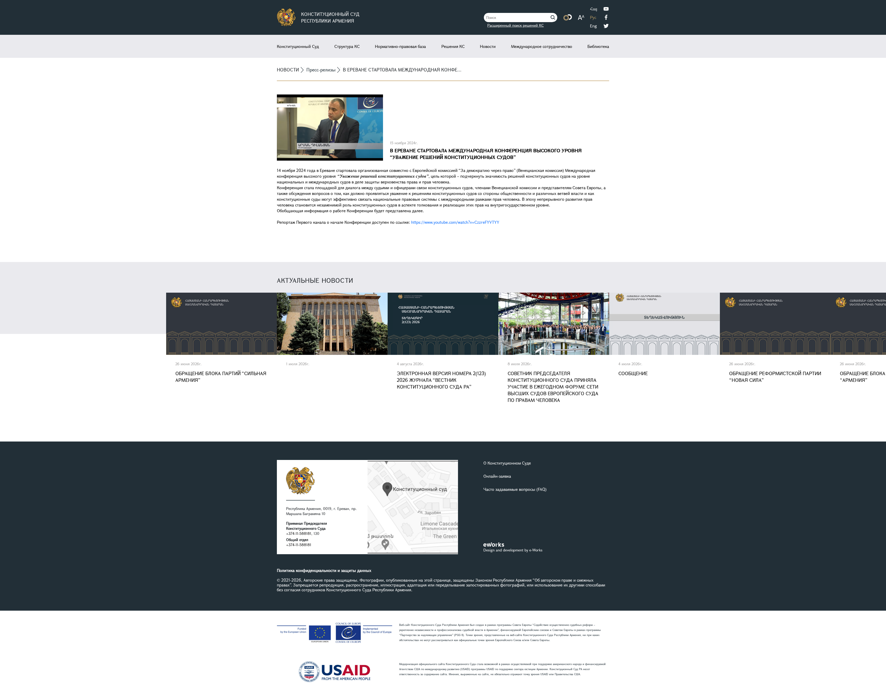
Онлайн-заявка (497, 476)
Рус (593, 17)
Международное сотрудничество (541, 46)
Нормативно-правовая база (400, 46)
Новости (488, 46)
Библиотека (598, 46)
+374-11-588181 (298, 533)
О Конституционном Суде (507, 463)
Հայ (593, 9)
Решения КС (453, 46)
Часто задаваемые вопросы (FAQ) (515, 489)
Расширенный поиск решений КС (515, 25)
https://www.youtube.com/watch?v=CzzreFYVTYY (455, 222)
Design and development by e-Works (512, 550)
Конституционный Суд (298, 46)
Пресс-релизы (320, 70)
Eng (593, 26)
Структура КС (347, 46)
